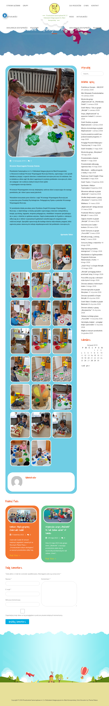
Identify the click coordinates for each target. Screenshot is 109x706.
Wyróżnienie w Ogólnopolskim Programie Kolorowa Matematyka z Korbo (92, 257)
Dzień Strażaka (86, 148)
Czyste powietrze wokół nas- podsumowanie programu (91, 135)
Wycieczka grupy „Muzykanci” (91, 152)
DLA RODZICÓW (75, 5)
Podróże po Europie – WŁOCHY (92, 87)
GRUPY (25, 5)
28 (92, 360)
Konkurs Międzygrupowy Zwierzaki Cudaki (19, 528)
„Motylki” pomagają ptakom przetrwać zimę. (91, 272)
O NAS (86, 5)
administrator (31, 477)
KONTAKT (95, 5)
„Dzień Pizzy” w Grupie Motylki (92, 265)
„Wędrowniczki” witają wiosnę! (92, 206)
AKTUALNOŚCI (11, 16)
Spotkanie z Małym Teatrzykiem (88, 186)
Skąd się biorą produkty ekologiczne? (89, 249)
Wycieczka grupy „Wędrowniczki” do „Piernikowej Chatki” (92, 101)
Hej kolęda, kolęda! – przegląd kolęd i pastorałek (91, 323)
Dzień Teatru (85, 182)
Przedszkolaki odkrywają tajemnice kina (90, 165)
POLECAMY (34, 27)
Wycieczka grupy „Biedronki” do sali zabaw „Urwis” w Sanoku (57, 530)
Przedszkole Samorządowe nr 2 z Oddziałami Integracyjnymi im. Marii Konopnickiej (55, 17)
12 (85, 355)
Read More (14, 555)
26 (85, 360)
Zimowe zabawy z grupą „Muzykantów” (90, 308)
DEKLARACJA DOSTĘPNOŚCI (17, 27)
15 (95, 355)
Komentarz (45, 579)
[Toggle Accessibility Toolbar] (4, 15)
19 (85, 358)
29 (95, 360)
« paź (83, 365)
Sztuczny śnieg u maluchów (91, 242)
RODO (71, 16)
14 (92, 355)
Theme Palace (93, 700)
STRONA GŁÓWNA (13, 5)
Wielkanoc (84, 203)
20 (89, 358)
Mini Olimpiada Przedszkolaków (92, 93)
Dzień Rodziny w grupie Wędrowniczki (89, 123)
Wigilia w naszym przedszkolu (91, 330)
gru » (88, 365)
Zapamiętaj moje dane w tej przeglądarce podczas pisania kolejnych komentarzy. (34, 615)
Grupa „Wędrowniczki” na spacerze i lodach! (90, 114)
